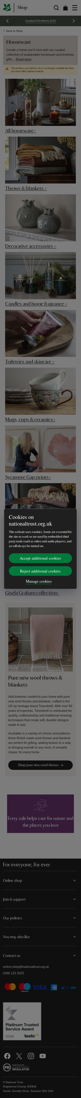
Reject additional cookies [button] (40, 571)
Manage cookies (39, 581)
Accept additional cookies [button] (40, 558)
